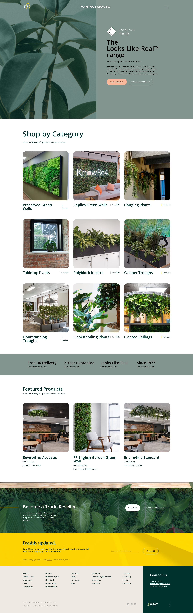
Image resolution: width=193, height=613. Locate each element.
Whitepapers (96, 580)
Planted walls (50, 580)
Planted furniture (51, 587)
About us (26, 573)
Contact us (158, 575)
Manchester (127, 583)
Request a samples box (158, 586)
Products (48, 573)
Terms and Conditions (51, 606)
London (125, 580)
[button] (166, 6)
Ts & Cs (49, 560)
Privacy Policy (27, 606)
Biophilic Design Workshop (101, 577)
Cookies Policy (37, 606)
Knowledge (96, 573)
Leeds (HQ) (127, 577)
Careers (25, 583)
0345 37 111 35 (155, 581)
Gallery (73, 577)
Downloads (96, 583)
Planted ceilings (51, 583)
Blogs (73, 583)
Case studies (75, 580)
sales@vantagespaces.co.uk (160, 584)
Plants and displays (52, 577)
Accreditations (28, 587)
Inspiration (74, 573)
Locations (126, 573)
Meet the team (28, 577)
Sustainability (27, 580)
